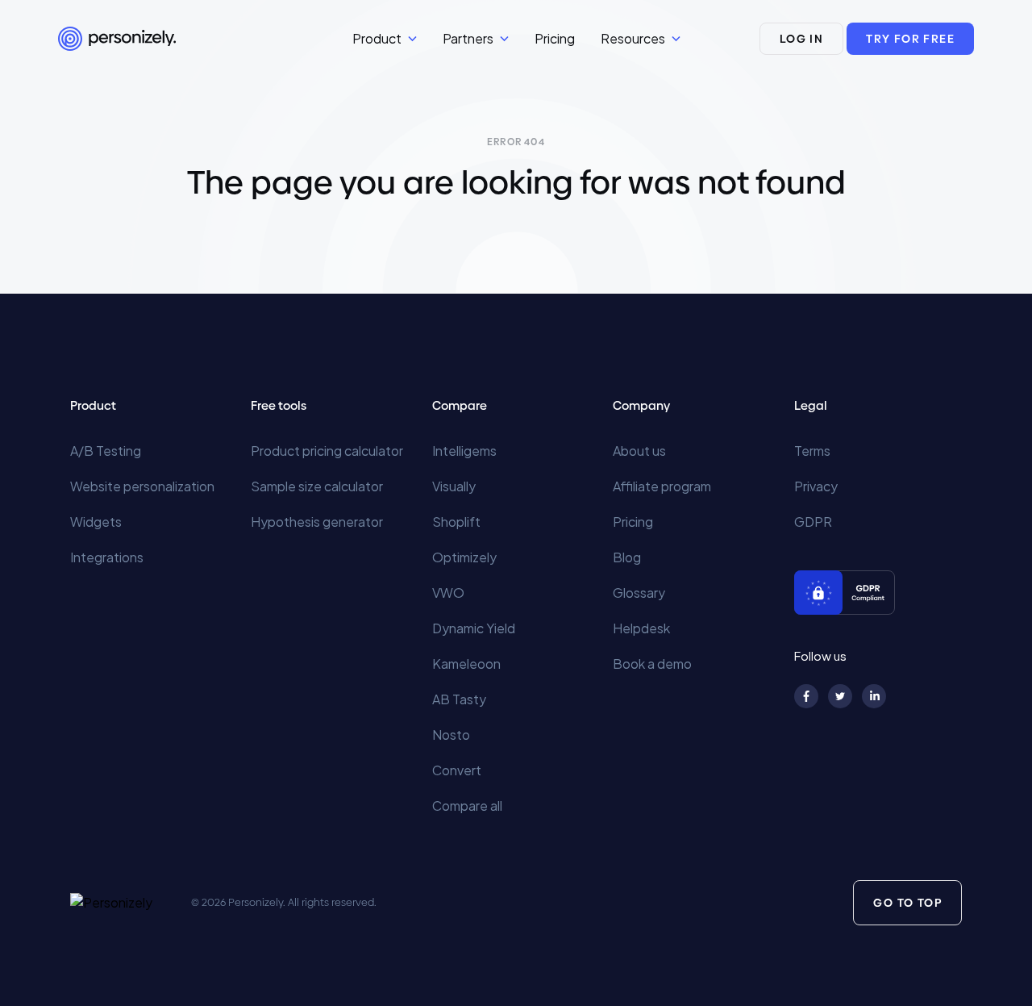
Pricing (555, 38)
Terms (812, 450)
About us (639, 450)
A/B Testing (105, 450)
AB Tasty (459, 699)
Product (377, 38)
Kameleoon (466, 663)
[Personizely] (205, 39)
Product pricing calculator (327, 450)
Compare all (467, 805)
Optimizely (464, 557)
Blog (627, 557)
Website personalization (142, 486)
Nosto (451, 734)
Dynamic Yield (473, 628)
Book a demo (652, 663)
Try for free (910, 38)
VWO (448, 592)
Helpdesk (641, 628)
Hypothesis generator (317, 521)
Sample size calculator (317, 486)
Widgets (96, 521)
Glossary (639, 592)
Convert (456, 770)
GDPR (813, 521)
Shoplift (456, 521)
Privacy (816, 486)
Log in (801, 38)
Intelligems (464, 450)
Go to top (907, 902)
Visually (454, 486)
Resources (633, 38)
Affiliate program (662, 486)
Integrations (107, 557)
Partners (468, 38)
